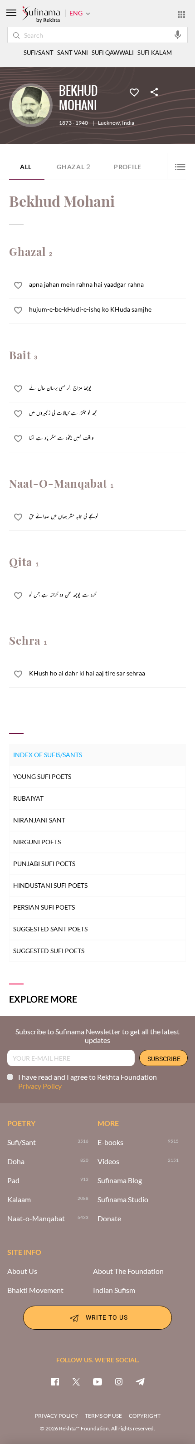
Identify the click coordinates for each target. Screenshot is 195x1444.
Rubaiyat (28, 798)
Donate (109, 1218)
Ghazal (74, 166)
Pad (13, 1180)
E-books (110, 1142)
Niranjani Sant (39, 820)
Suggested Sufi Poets (48, 951)
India (128, 123)
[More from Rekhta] (181, 14)
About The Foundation (128, 1271)
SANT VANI (72, 52)
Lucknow (109, 123)
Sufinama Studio (123, 1199)
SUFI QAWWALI (113, 52)
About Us (22, 1271)
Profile (127, 167)
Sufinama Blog (120, 1180)
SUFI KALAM (154, 52)
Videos (108, 1161)
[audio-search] (178, 34)
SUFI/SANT (39, 52)
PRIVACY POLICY (56, 1415)
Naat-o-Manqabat (36, 1218)
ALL (26, 167)
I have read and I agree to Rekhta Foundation (87, 1081)
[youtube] (97, 1381)
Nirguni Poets (37, 842)
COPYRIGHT (145, 1415)
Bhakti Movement (35, 1290)
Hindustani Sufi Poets (50, 885)
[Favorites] (134, 91)
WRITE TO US (107, 1317)
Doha (15, 1161)
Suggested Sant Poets (50, 929)
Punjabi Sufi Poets (44, 863)
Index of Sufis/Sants (47, 755)
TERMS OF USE (103, 1415)
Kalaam (19, 1199)
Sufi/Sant (21, 1142)
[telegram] (140, 1381)
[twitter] (76, 1381)
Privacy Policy (40, 1086)
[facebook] (55, 1381)
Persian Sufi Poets (44, 907)
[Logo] (41, 15)
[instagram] (119, 1381)
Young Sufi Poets (42, 776)
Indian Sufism (114, 1290)
